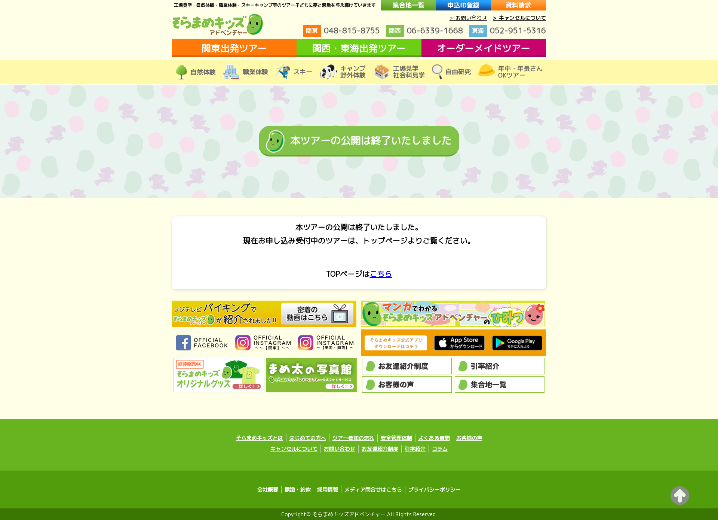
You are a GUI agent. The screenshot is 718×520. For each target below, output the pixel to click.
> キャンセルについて (519, 17)
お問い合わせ (339, 448)
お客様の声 (469, 437)
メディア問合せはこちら (373, 489)
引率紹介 (415, 448)
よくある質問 (434, 437)
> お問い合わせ (468, 17)
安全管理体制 (396, 437)
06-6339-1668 (426, 30)
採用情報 (327, 489)
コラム (440, 448)
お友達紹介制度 (380, 448)
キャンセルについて (293, 448)
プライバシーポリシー (434, 489)
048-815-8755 (343, 30)
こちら (381, 273)
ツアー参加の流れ (353, 437)
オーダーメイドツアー (483, 48)
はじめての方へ (307, 437)
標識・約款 (298, 489)
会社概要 (267, 489)
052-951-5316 (509, 30)
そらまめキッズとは (259, 437)
